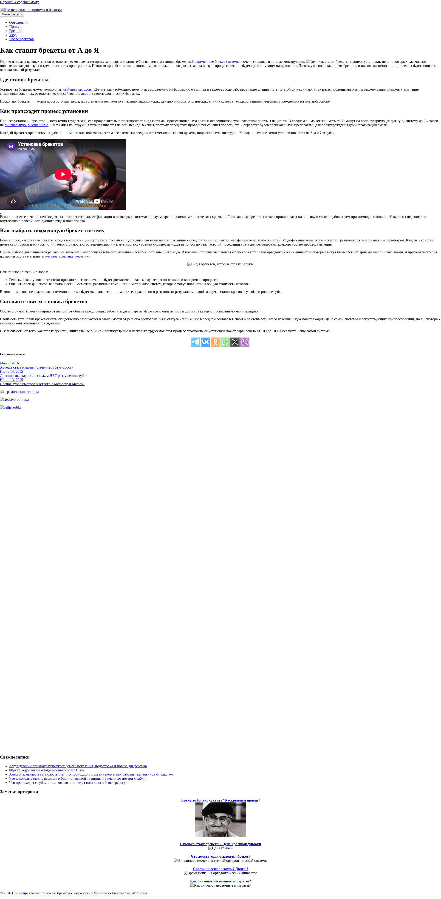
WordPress (139, 893)
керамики (82, 256)
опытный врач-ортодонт (74, 89)
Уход (13, 35)
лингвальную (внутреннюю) (27, 125)
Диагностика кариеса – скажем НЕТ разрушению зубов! (44, 376)
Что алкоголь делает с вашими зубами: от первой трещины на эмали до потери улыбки (77, 778)
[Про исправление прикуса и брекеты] (220, 10)
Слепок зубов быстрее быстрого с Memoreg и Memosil (42, 384)
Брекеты (15, 31)
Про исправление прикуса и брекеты (41, 893)
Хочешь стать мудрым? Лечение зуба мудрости (37, 367)
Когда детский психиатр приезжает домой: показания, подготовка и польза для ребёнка (78, 766)
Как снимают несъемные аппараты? (220, 881)
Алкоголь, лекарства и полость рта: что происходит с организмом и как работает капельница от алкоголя (91, 774)
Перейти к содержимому (19, 2)
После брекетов (21, 39)
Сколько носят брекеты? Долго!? (220, 869)
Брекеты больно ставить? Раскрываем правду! (220, 800)
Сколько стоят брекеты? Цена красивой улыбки (220, 844)
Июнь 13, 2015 (11, 380)
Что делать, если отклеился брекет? (220, 856)
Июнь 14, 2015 (11, 371)
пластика (66, 256)
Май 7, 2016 (9, 363)
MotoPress (101, 893)
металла (51, 256)
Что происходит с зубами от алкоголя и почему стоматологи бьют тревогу (67, 782)
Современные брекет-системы (216, 61)
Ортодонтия (18, 22)
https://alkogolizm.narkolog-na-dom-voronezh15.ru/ (46, 770)
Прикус (15, 27)
